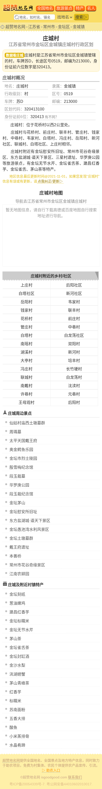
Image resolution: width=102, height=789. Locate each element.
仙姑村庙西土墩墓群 (27, 423)
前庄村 (74, 319)
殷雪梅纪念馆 (21, 467)
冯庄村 (26, 369)
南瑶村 (26, 344)
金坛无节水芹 (21, 630)
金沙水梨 (17, 665)
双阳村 (74, 344)
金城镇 (79, 27)
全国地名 (45, 8)
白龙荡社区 (74, 335)
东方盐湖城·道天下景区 (29, 521)
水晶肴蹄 (17, 745)
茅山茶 (15, 639)
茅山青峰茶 (19, 683)
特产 (80, 8)
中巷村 (74, 327)
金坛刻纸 (17, 594)
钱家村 (26, 310)
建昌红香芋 (19, 612)
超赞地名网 (15, 27)
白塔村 (26, 335)
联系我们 (75, 777)
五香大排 (17, 719)
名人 (91, 8)
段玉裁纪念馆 (21, 494)
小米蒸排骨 (19, 736)
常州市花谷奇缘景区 (27, 565)
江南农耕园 (19, 574)
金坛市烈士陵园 (23, 458)
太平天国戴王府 (23, 441)
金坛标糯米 (19, 621)
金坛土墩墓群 (21, 538)
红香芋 (15, 692)
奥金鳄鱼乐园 (21, 450)
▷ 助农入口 (51, 770)
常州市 (49, 27)
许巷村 (26, 394)
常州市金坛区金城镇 (70, 55)
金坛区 (64, 27)
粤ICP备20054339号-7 (27, 784)
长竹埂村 (74, 369)
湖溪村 (26, 352)
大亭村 (26, 361)
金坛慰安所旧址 (23, 512)
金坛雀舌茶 (19, 648)
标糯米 (15, 701)
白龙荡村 (74, 377)
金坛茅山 (17, 503)
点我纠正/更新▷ (50, 181)
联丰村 (74, 310)
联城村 (26, 377)
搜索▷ (81, 17)
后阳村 (74, 402)
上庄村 (26, 285)
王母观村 (26, 402)
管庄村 (26, 327)
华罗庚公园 (19, 485)
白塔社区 (26, 293)
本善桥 (15, 556)
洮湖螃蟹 (17, 674)
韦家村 (74, 302)
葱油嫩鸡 (17, 603)
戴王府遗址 (19, 547)
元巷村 (74, 394)
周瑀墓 (15, 432)
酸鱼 (13, 727)
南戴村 (26, 386)
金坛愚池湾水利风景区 (29, 529)
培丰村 (74, 361)
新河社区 (74, 293)
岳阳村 (26, 302)
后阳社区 (74, 285)
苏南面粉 (17, 710)
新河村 (74, 352)
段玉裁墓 (17, 476)
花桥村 (26, 319)
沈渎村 (74, 386)
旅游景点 (64, 8)
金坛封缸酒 (19, 656)
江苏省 (34, 27)
